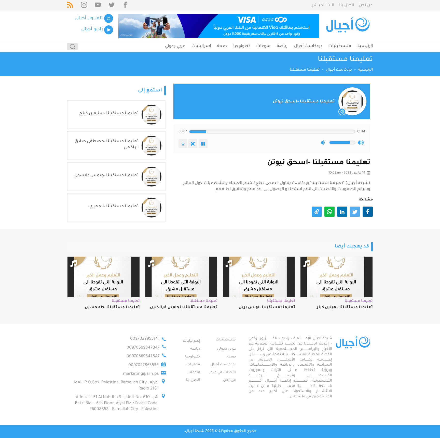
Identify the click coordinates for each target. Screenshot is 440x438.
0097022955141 (145, 339)
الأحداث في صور (222, 373)
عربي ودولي (175, 46)
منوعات (263, 46)
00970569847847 (143, 356)
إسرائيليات (201, 46)
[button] (324, 142)
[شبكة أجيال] (349, 26)
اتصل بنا (346, 5)
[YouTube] (98, 6)
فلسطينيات (339, 46)
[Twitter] (111, 6)
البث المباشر (323, 5)
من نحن (366, 5)
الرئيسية (365, 46)
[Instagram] (84, 6)
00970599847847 (143, 348)
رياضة (282, 46)
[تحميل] (182, 143)
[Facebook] (125, 6)
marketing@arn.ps (141, 374)
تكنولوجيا (241, 46)
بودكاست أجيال (308, 46)
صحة (222, 46)
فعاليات (193, 365)
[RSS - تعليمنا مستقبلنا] (70, 6)
